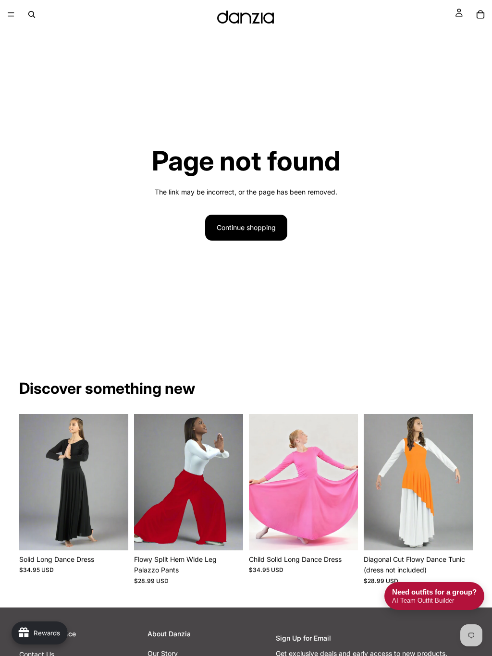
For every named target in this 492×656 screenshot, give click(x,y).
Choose (121, 535)
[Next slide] (117, 482)
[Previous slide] (29, 482)
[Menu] (11, 14)
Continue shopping (246, 227)
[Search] (31, 14)
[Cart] (480, 14)
